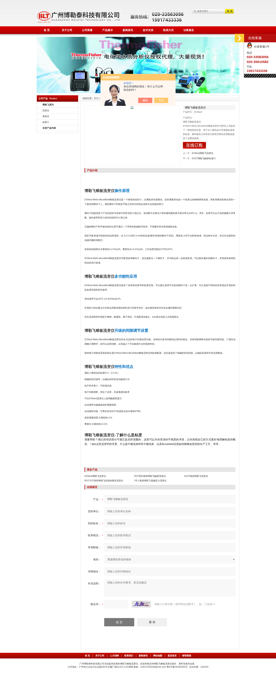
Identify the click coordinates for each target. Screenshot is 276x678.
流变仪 (45, 110)
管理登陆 (186, 655)
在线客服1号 (260, 46)
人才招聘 (114, 655)
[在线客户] (239, 38)
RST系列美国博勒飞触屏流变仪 (150, 476)
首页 (96, 98)
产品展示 (107, 30)
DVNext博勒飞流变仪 (202, 153)
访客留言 (188, 30)
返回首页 (172, 655)
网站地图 (157, 655)
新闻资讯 (128, 30)
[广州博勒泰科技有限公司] (138, 38)
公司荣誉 (87, 30)
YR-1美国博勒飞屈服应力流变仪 (150, 480)
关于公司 (67, 30)
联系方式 (168, 30)
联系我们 (128, 655)
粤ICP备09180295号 (177, 667)
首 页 (47, 30)
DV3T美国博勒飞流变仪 (196, 476)
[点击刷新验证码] (141, 604)
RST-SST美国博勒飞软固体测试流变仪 (103, 480)
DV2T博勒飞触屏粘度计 (204, 158)
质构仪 (45, 116)
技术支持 (148, 30)
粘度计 (45, 122)
